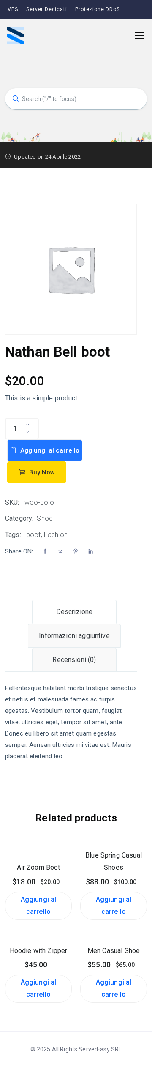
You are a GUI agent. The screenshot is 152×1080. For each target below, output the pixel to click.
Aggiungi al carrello (49, 450)
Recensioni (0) (74, 660)
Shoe (45, 518)
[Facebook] (45, 552)
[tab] (74, 612)
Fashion (56, 535)
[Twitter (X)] (60, 552)
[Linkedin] (91, 552)
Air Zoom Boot (38, 867)
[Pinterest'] (75, 552)
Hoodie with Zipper (39, 951)
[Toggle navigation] (139, 36)
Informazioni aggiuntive (74, 636)
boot (33, 535)
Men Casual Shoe (113, 951)
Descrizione (74, 612)
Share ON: (19, 551)
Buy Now (41, 472)
